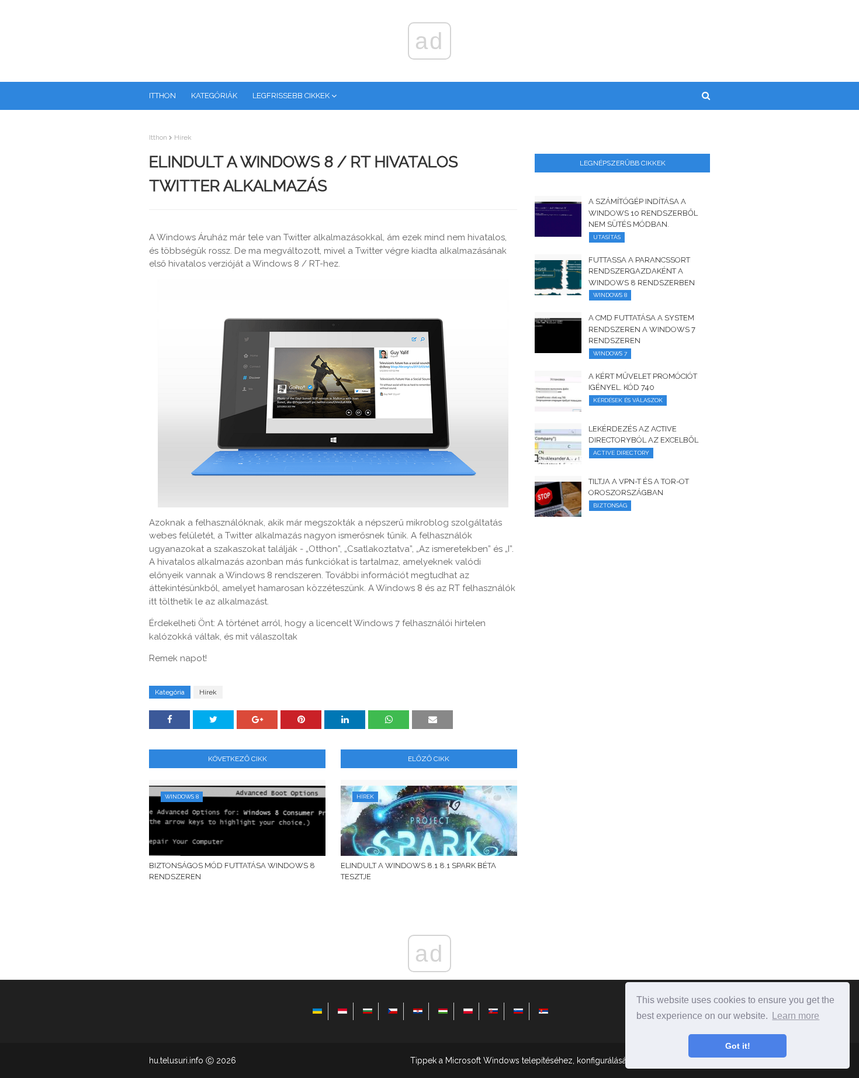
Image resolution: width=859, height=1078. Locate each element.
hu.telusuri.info (176, 1060)
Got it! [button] (737, 1046)
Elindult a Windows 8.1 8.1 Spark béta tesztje (418, 871)
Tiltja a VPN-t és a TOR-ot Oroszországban (638, 487)
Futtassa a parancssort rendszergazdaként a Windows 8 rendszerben (641, 271)
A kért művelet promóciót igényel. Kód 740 (642, 382)
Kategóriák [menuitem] (214, 95)
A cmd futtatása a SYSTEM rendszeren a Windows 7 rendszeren (641, 329)
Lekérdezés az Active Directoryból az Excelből (643, 434)
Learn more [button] (795, 1016)
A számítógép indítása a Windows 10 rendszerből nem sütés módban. (643, 213)
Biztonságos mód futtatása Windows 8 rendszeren (232, 871)
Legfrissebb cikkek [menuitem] (291, 95)
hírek (183, 137)
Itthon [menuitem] (162, 95)
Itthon (158, 137)
